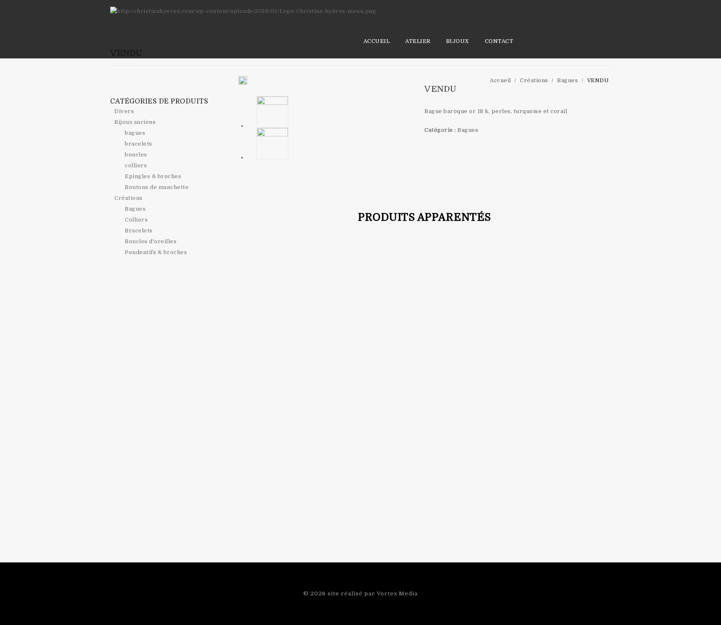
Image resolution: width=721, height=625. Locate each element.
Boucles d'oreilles (150, 241)
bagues (135, 133)
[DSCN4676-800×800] (272, 143)
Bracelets (139, 230)
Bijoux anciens (135, 122)
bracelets (138, 144)
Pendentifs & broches (156, 252)
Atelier (418, 41)
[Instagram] (171, 86)
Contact (499, 41)
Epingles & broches (153, 176)
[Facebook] (158, 86)
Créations (128, 198)
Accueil (376, 41)
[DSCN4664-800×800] (242, 80)
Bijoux (457, 41)
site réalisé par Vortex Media (373, 593)
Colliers (136, 220)
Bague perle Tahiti (597, 94)
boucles (136, 154)
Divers (124, 111)
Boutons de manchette (157, 187)
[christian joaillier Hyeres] (243, 11)
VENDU (606, 94)
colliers (136, 165)
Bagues (467, 130)
